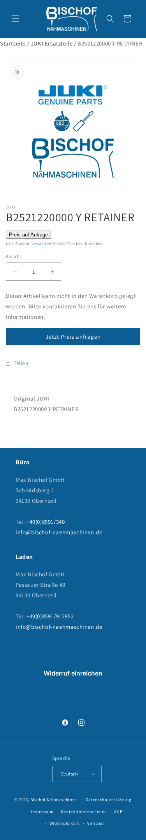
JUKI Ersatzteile (52, 43)
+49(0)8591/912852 (50, 616)
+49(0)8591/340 (45, 521)
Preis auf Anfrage (28, 235)
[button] (15, 18)
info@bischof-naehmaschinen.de (59, 532)
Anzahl (13, 256)
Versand (39, 243)
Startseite (13, 43)
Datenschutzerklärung (109, 799)
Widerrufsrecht (64, 823)
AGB (118, 811)
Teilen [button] (21, 363)
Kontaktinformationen (84, 811)
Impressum (42, 811)
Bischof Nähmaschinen (53, 799)
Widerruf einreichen (73, 673)
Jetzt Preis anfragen (73, 336)
